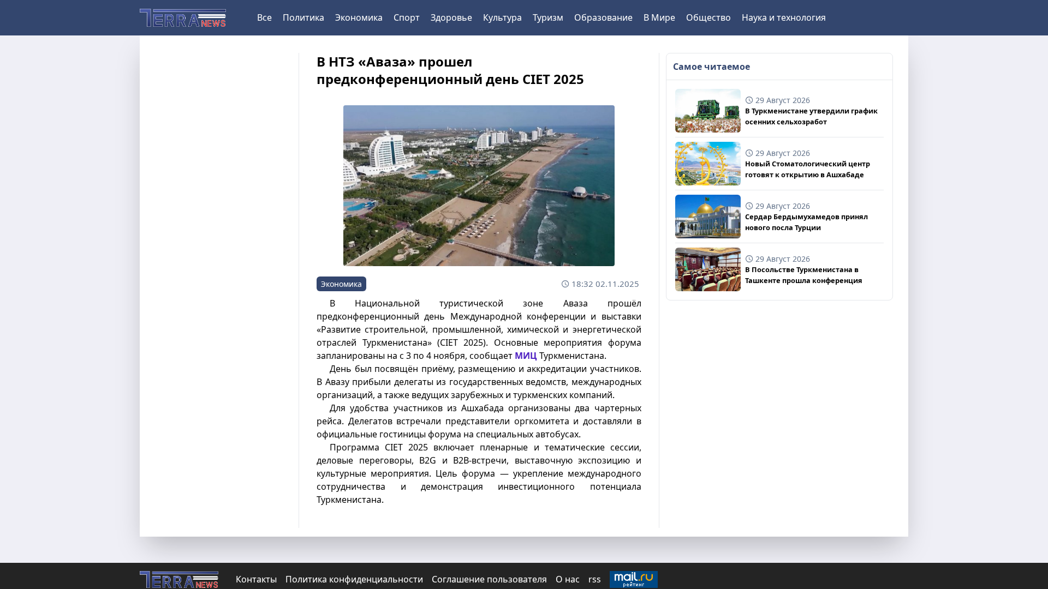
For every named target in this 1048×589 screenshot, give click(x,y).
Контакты (256, 579)
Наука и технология (784, 17)
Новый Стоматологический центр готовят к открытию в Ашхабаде (807, 169)
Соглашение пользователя (489, 579)
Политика (303, 17)
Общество (708, 17)
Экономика (359, 17)
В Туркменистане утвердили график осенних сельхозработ (811, 116)
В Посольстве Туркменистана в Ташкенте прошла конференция (803, 275)
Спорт (407, 17)
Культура (502, 17)
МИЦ (526, 356)
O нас (568, 579)
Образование (603, 17)
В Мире (659, 17)
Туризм (548, 17)
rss (594, 579)
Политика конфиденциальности (354, 579)
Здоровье (451, 17)
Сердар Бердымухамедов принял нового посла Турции (806, 222)
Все (264, 17)
